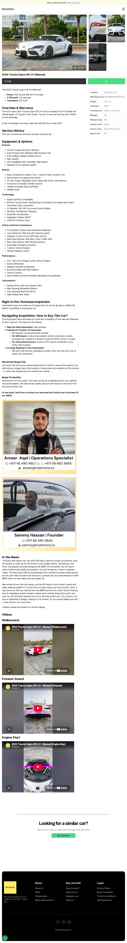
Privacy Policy (103, 888)
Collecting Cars (73, 3)
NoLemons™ (67, 930)
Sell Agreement (104, 900)
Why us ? (70, 900)
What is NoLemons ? (44, 900)
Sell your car (72, 892)
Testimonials (41, 896)
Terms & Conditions (106, 896)
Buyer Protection (105, 892)
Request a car (72, 896)
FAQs (37, 892)
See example (24, 345)
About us (39, 888)
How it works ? (73, 888)
